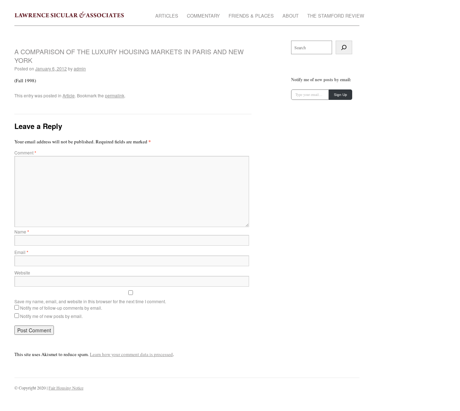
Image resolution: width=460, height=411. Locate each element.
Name (21, 231)
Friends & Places (251, 16)
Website (22, 272)
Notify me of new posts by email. (51, 316)
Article (69, 95)
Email (21, 252)
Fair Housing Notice (66, 388)
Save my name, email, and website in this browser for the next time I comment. (90, 301)
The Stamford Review (335, 16)
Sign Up (340, 95)
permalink (114, 95)
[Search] (344, 47)
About (290, 16)
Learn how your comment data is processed (131, 354)
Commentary (203, 16)
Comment (25, 152)
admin (80, 68)
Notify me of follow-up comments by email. (61, 308)
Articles (166, 16)
